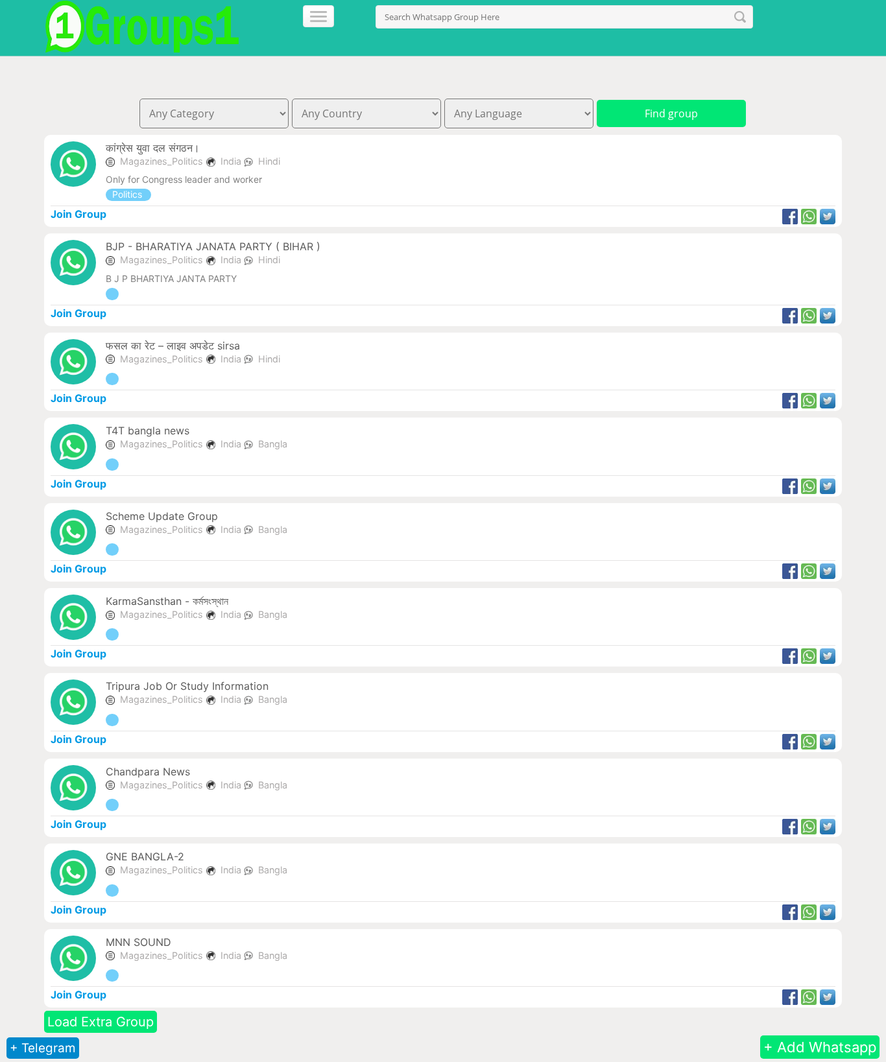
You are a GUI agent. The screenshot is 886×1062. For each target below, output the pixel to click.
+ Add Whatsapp (819, 1047)
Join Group (78, 213)
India (232, 161)
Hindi (269, 161)
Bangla (272, 443)
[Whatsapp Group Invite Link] (112, 294)
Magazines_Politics (161, 161)
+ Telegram (43, 1048)
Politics (128, 194)
